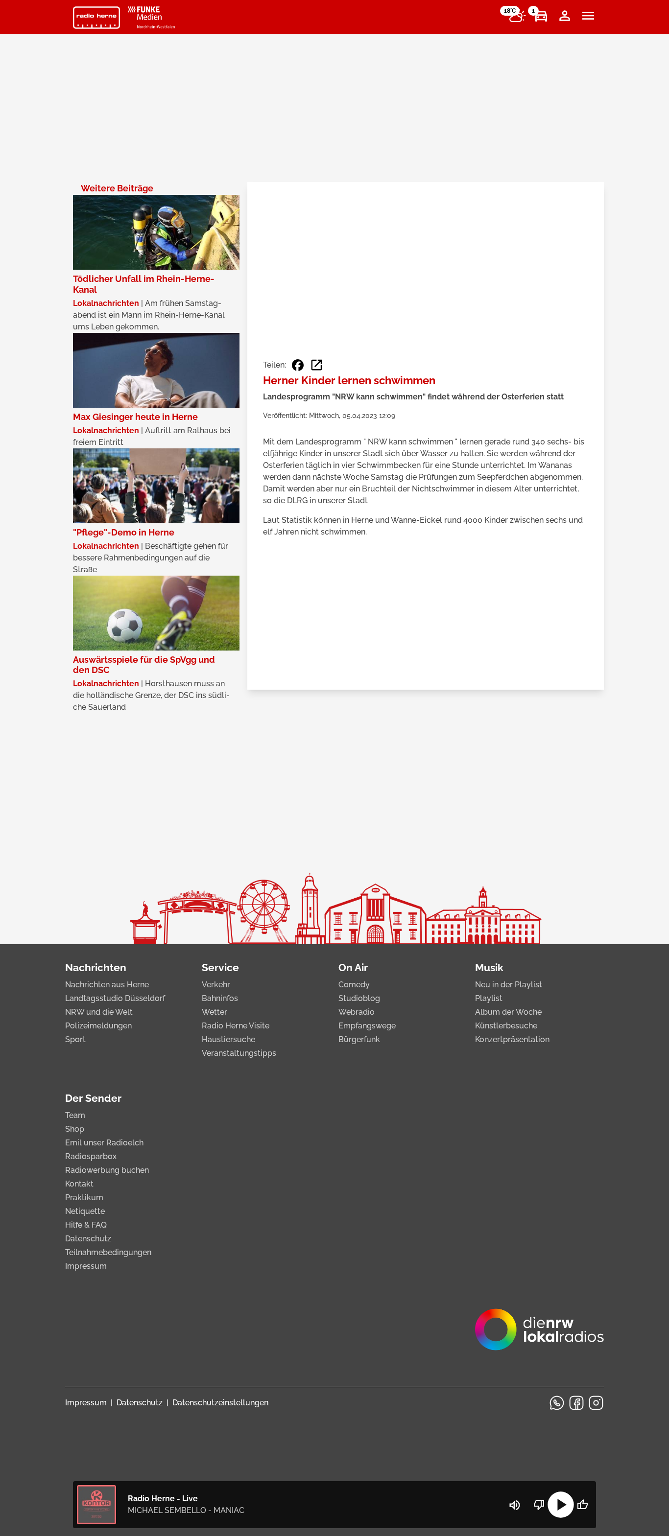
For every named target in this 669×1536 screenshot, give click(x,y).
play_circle (560, 1504)
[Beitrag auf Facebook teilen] (298, 365)
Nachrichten (95, 967)
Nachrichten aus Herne (107, 984)
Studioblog (359, 998)
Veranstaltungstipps (239, 1053)
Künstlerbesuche (506, 1025)
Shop (74, 1129)
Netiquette (85, 1211)
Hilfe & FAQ (86, 1225)
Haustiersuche (228, 1039)
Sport (75, 1039)
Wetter (214, 1012)
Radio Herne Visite (235, 1025)
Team (75, 1115)
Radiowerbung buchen (107, 1170)
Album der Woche (508, 1012)
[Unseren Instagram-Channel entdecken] (596, 1403)
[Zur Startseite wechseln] (96, 17)
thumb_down (539, 1505)
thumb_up (582, 1505)
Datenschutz (88, 1238)
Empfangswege (367, 1025)
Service (220, 967)
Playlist (488, 998)
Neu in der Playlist (508, 984)
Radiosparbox (91, 1156)
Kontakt (79, 1183)
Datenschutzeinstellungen (220, 1402)
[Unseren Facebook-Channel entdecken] (576, 1403)
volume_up (515, 1505)
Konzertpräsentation (512, 1039)
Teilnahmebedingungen (108, 1252)
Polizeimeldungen (98, 1025)
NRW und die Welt (99, 1012)
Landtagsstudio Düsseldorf (115, 998)
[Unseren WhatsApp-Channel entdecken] (557, 1403)
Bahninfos (220, 998)
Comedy (354, 984)
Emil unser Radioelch (104, 1142)
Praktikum (84, 1197)
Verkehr (216, 984)
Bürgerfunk (359, 1039)
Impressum (86, 1266)
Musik (489, 967)
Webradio (356, 1012)
